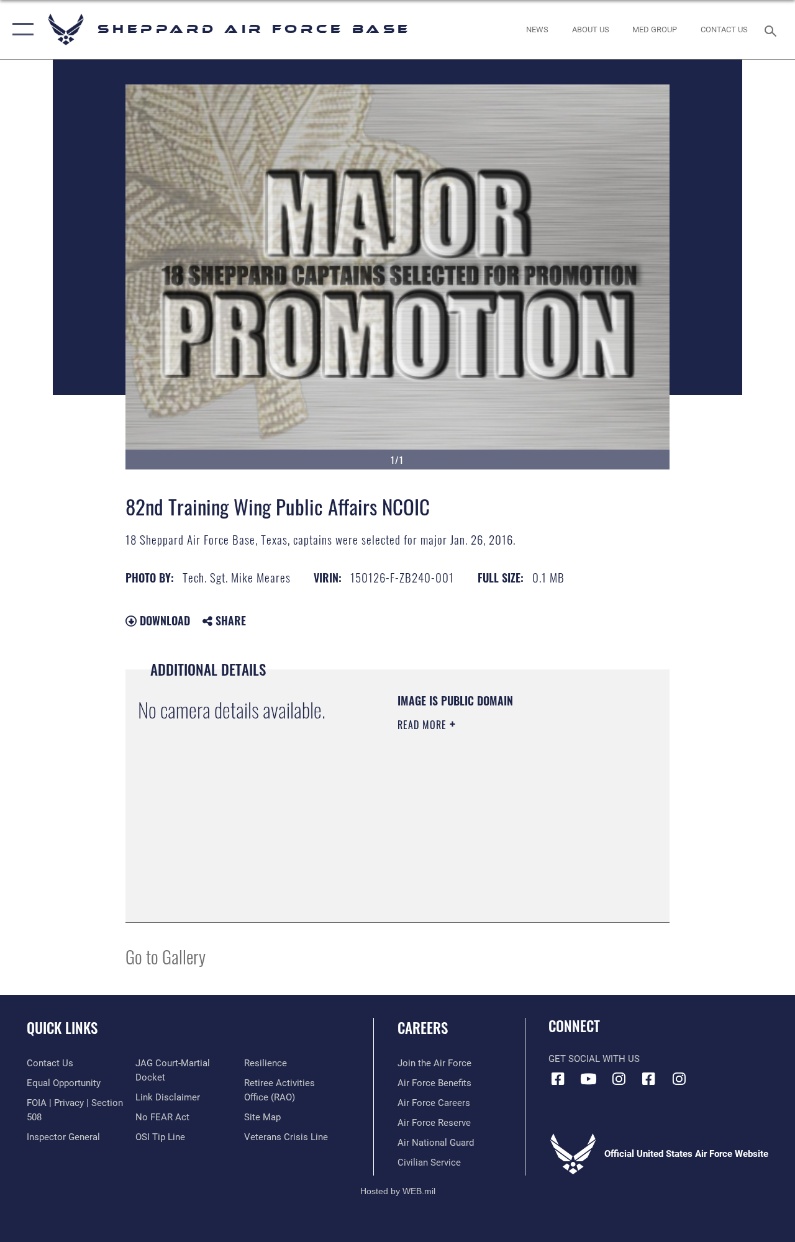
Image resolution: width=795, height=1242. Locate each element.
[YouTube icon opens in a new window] (588, 1078)
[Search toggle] (772, 29)
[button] (20, 29)
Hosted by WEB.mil (397, 1191)
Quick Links (62, 1028)
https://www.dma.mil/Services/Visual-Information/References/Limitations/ (473, 847)
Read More (424, 724)
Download (163, 620)
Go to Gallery (165, 956)
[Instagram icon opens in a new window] (618, 1078)
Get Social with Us (594, 1058)
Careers (423, 1028)
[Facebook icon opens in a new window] (557, 1078)
